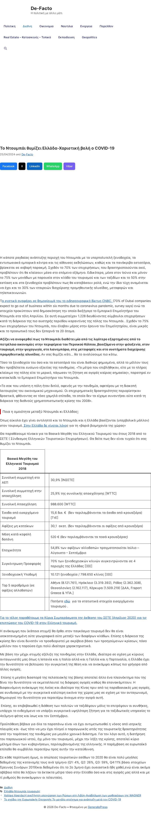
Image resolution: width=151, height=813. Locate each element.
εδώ (67, 601)
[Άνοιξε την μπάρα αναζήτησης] (5, 48)
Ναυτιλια (67, 26)
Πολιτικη (9, 26)
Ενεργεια (86, 26)
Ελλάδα (8, 791)
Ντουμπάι (20, 791)
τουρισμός (33, 791)
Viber (69, 166)
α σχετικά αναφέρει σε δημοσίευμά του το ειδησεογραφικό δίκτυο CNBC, (57, 301)
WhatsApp (52, 166)
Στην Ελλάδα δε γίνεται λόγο (45, 425)
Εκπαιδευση (66, 37)
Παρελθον (106, 26)
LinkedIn (34, 166)
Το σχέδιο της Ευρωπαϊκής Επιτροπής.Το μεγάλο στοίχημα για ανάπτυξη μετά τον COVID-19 (62, 799)
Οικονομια (46, 26)
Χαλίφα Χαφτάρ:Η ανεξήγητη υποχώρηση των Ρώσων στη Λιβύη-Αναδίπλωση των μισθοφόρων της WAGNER (72, 795)
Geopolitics (89, 37)
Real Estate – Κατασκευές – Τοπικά (27, 37)
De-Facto (41, 8)
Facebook (9, 166)
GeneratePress (98, 807)
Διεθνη (27, 26)
